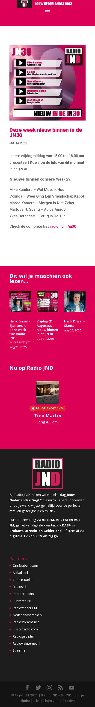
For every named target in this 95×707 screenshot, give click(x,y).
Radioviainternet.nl (26, 643)
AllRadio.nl (20, 572)
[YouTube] (71, 688)
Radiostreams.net (26, 622)
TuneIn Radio (23, 580)
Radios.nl (19, 586)
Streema (19, 650)
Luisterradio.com (25, 629)
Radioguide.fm (23, 636)
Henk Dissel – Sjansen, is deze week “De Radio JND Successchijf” (19, 331)
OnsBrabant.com (25, 565)
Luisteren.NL (22, 601)
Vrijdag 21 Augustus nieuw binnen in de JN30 (47, 327)
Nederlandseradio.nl (27, 615)
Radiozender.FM (25, 608)
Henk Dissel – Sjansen (74, 323)
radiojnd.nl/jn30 (63, 226)
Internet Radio (23, 594)
